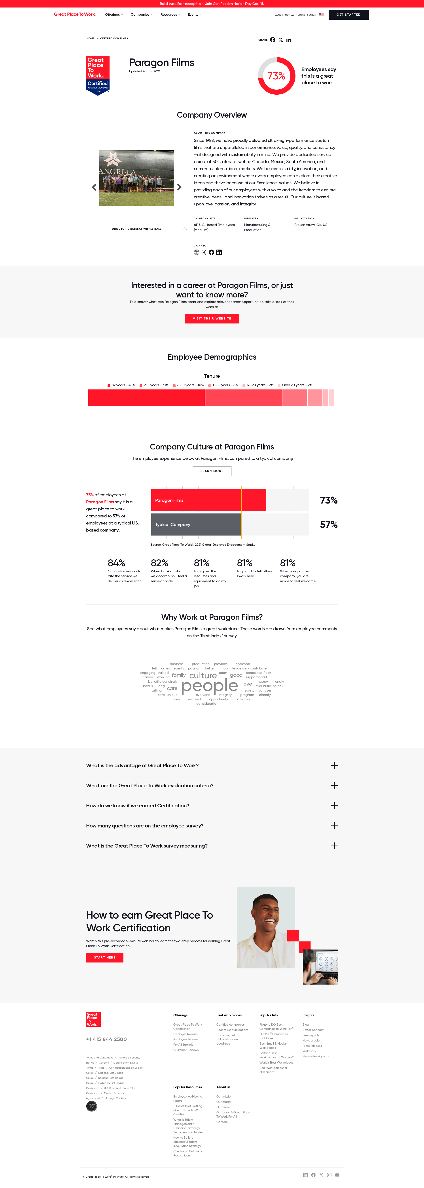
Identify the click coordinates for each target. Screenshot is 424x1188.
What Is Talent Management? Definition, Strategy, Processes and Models (188, 1126)
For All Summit (183, 1044)
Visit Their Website (212, 318)
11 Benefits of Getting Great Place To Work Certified (187, 1110)
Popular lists (268, 1015)
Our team (223, 1107)
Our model (223, 1101)
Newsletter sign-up (316, 1056)
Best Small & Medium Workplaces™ (273, 1045)
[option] (136, 187)
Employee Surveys (185, 1039)
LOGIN (301, 15)
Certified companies (230, 1024)
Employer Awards (185, 1034)
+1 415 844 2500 (106, 1039)
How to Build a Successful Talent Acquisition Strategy (187, 1142)
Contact (290, 15)
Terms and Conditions (99, 1057)
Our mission (224, 1096)
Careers (104, 1062)
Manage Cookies (115, 1098)
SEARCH (311, 15)
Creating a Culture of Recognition (188, 1153)
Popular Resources (187, 1087)
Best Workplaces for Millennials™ (273, 1070)
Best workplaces (229, 1015)
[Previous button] (94, 187)
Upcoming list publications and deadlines (228, 1039)
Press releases (312, 1045)
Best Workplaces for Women (276, 1055)
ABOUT (279, 15)
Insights (308, 1015)
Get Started (349, 15)
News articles (312, 1040)
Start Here (104, 957)
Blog (306, 1024)
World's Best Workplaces (276, 1062)
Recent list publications (232, 1030)
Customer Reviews (186, 1050)
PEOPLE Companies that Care (273, 1036)
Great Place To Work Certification (187, 1026)
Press (101, 1067)
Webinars (309, 1051)
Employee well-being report (187, 1098)
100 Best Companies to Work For (276, 1026)
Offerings (180, 1015)
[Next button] (179, 187)
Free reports (311, 1035)
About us (223, 1087)
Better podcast (313, 1030)
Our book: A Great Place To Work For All (233, 1114)
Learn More (212, 471)
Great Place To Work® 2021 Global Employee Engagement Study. (208, 544)
